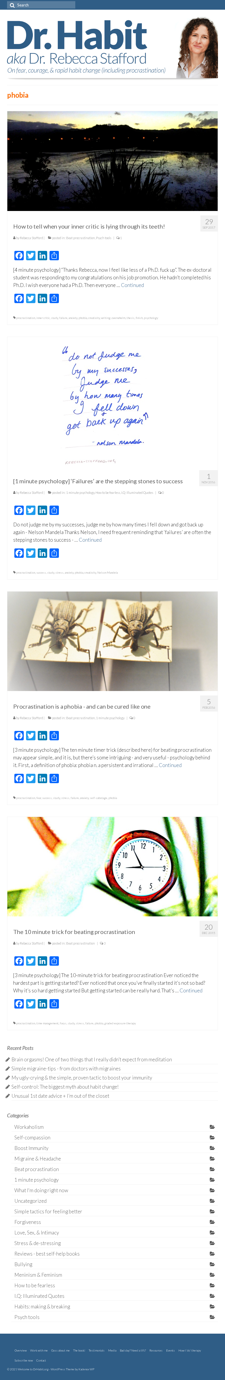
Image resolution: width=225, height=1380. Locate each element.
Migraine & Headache (37, 1159)
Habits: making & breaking (42, 1306)
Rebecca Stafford (31, 238)
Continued (132, 285)
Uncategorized (30, 1201)
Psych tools (103, 238)
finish (139, 318)
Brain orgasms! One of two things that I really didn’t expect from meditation (91, 1059)
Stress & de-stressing (37, 1243)
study (54, 318)
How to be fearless (108, 492)
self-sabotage (98, 798)
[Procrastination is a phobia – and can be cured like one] (112, 640)
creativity (94, 318)
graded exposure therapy (120, 1023)
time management (47, 1023)
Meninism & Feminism (38, 1275)
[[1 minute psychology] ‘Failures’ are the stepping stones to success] (112, 400)
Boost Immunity (31, 1148)
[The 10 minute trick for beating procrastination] (112, 866)
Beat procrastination (80, 238)
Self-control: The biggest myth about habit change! (65, 1087)
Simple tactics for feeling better (48, 1211)
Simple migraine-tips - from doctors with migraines (66, 1068)
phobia (83, 318)
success (41, 572)
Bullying (23, 1264)
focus (63, 1023)
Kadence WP (86, 1369)
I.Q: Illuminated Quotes (137, 492)
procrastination (25, 318)
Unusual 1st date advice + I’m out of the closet (60, 1096)
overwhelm (118, 318)
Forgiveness (27, 1222)
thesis (130, 318)
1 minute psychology (80, 492)
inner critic (43, 318)
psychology (151, 318)
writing (105, 318)
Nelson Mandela (107, 572)
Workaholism (29, 1127)
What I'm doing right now (41, 1190)
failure (63, 318)
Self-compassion (32, 1137)
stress (59, 572)
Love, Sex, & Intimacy (36, 1232)
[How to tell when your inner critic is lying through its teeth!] (112, 160)
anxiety (73, 318)
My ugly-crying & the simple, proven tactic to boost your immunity (81, 1078)
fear (38, 798)
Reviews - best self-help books (47, 1254)
